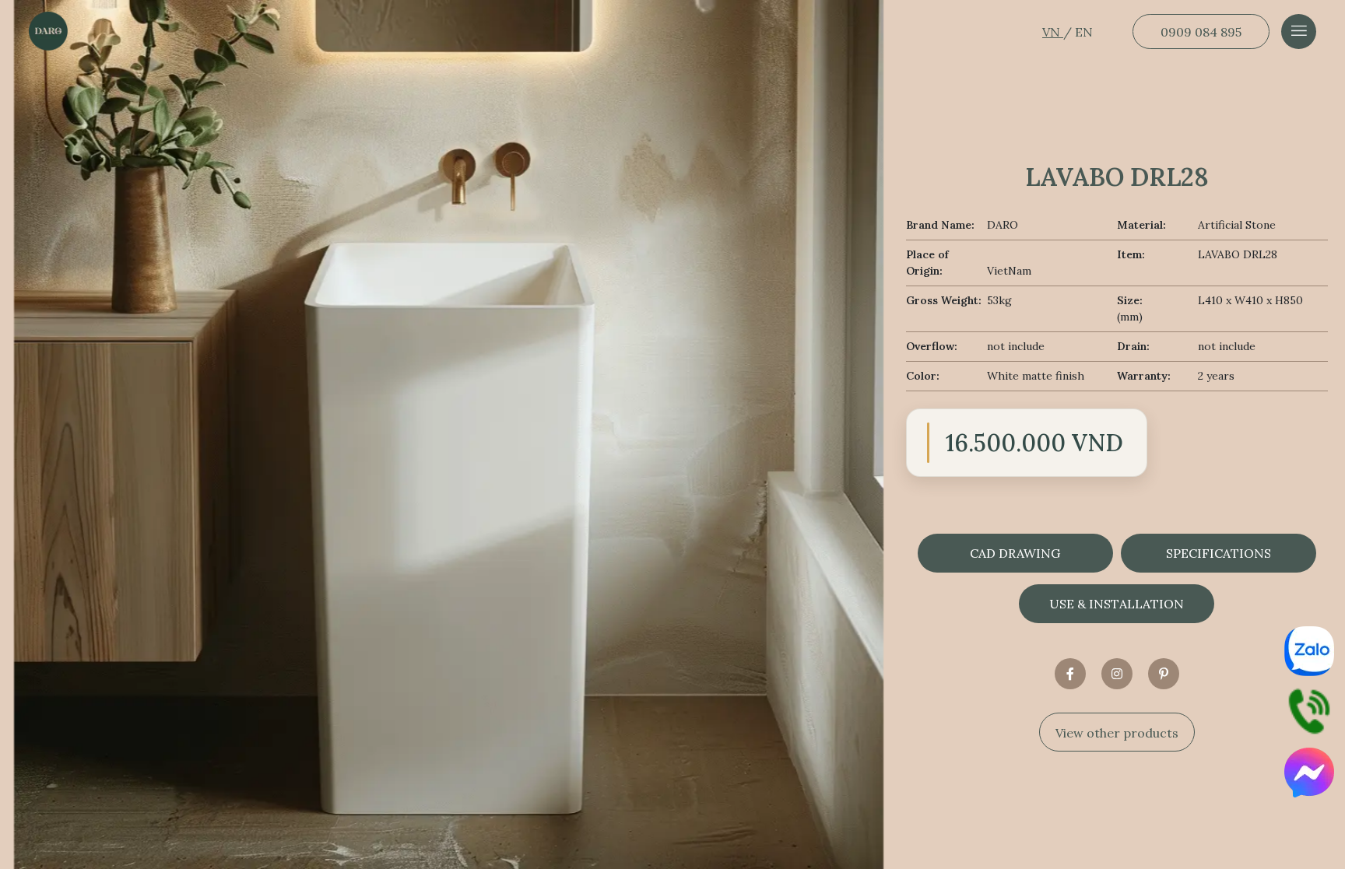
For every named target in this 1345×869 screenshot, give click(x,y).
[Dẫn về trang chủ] (48, 31)
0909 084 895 (1201, 32)
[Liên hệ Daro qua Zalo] (1309, 651)
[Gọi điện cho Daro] (1309, 712)
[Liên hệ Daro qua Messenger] (1309, 772)
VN (1052, 32)
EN (1084, 32)
